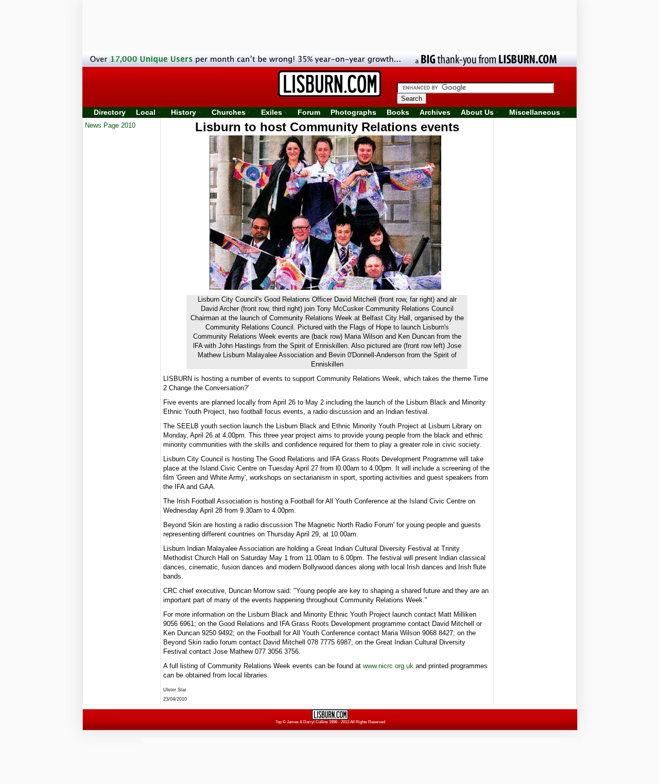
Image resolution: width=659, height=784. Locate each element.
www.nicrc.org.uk (388, 666)
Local (145, 112)
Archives (435, 112)
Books (398, 112)
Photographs (353, 112)
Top (278, 722)
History (183, 112)
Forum (309, 112)
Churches (229, 112)
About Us (477, 112)
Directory (110, 112)
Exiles (271, 112)
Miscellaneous (534, 112)
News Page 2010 (110, 125)
